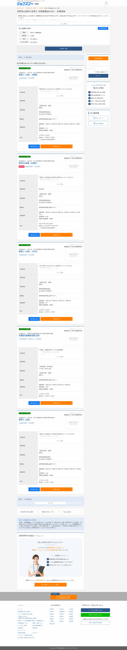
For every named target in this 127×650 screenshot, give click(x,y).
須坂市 (71, 614)
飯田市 (71, 611)
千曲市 (52, 616)
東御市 (71, 616)
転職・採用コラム (37, 623)
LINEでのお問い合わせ (95, 615)
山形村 (40, 8)
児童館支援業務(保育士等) (29, 335)
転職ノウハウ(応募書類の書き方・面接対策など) (31, 620)
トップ (20, 609)
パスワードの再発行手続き (25, 635)
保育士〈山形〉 (25, 419)
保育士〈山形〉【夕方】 (28, 251)
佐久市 (52, 611)
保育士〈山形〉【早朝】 (28, 75)
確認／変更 (64, 48)
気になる (35, 146)
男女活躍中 (31, 78)
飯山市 (71, 621)
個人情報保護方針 (37, 625)
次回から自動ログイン (102, 72)
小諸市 (52, 621)
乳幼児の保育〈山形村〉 (28, 163)
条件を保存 (104, 28)
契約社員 (21, 166)
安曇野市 (62, 611)
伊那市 (52, 614)
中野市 (62, 614)
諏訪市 (52, 619)
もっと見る (63, 23)
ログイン (98, 75)
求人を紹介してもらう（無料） (50, 584)
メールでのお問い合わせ (95, 610)
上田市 (71, 609)
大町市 (62, 619)
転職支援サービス (23, 623)
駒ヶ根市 (52, 623)
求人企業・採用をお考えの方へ (26, 637)
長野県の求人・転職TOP (31, 8)
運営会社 (35, 628)
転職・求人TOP (20, 8)
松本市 (62, 609)
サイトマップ (21, 630)
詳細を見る (56, 146)
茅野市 (62, 616)
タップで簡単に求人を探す (25, 614)
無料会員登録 (98, 58)
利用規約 (20, 628)
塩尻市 (71, 619)
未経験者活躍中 (23, 78)
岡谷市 (62, 621)
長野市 (52, 609)
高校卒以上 (31, 339)
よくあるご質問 (22, 625)
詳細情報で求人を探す (24, 611)
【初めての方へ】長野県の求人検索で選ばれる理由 (27, 617)
